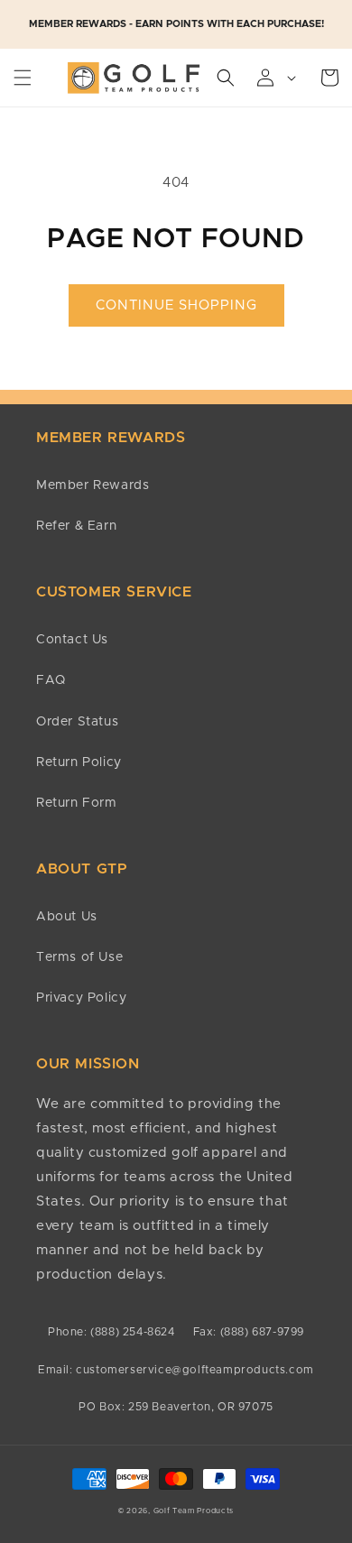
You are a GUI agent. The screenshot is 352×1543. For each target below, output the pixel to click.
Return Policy (79, 762)
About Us (66, 916)
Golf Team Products (194, 1511)
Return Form (76, 803)
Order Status (77, 722)
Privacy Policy (81, 998)
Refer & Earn (76, 526)
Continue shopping (176, 305)
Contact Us (72, 639)
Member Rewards (92, 485)
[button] (22, 77)
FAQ (51, 680)
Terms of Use (79, 957)
